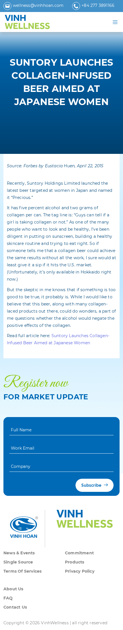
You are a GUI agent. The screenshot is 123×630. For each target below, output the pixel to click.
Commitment (79, 552)
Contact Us (15, 607)
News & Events (19, 552)
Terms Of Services (22, 571)
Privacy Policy (79, 571)
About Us (13, 588)
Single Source (18, 562)
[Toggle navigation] (115, 22)
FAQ (8, 598)
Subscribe (91, 485)
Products (74, 562)
